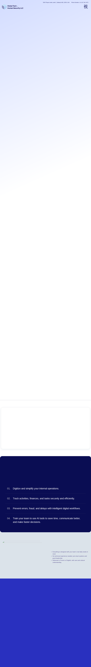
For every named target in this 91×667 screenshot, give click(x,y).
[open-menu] (85, 7)
